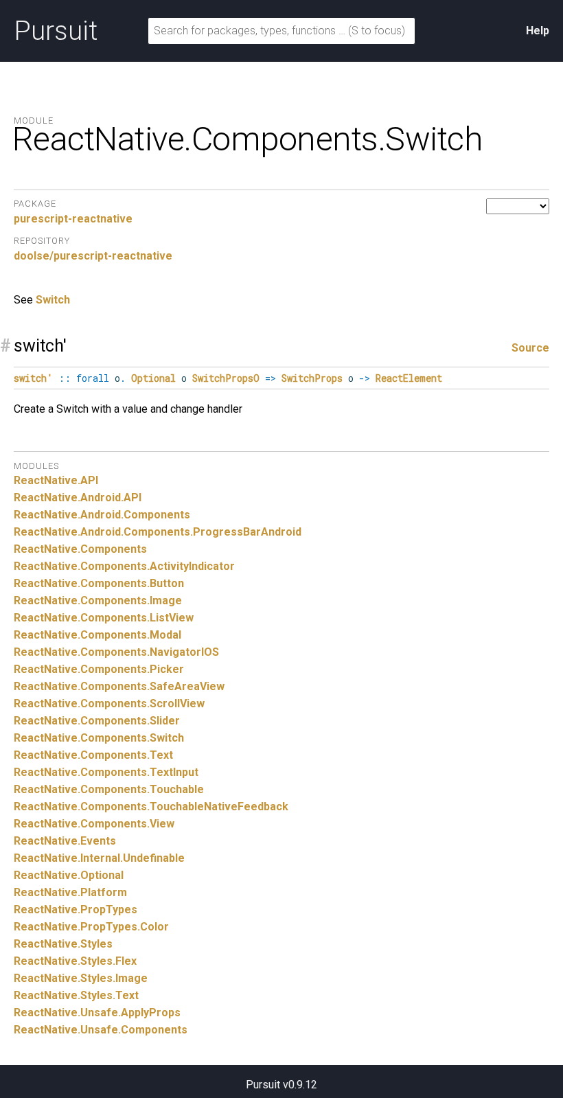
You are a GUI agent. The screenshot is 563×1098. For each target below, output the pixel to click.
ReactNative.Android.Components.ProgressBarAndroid (157, 531)
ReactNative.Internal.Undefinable (99, 858)
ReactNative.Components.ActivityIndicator (124, 566)
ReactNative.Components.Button (99, 583)
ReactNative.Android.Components (102, 514)
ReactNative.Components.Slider (97, 720)
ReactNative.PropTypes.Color (91, 926)
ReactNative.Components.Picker (99, 669)
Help (537, 30)
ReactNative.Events (65, 840)
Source (530, 347)
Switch (53, 299)
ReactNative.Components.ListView (104, 617)
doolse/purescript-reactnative (93, 255)
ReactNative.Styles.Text (76, 995)
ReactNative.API (56, 480)
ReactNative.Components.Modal (97, 634)
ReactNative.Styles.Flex (75, 961)
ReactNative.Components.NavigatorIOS (116, 652)
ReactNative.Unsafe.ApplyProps (97, 1012)
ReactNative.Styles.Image (81, 978)
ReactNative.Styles (63, 943)
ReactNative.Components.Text (93, 755)
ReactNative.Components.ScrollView (109, 703)
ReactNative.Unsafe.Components (100, 1029)
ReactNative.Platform (70, 892)
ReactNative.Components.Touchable (109, 789)
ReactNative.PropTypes (75, 909)
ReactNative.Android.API (77, 497)
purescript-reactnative (73, 218)
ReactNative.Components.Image (98, 600)
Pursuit (55, 31)
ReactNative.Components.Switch (99, 737)
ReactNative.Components (80, 549)
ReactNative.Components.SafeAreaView (119, 686)
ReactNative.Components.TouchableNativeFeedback (151, 806)
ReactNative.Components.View (94, 823)
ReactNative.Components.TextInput (106, 772)
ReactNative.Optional (69, 875)
